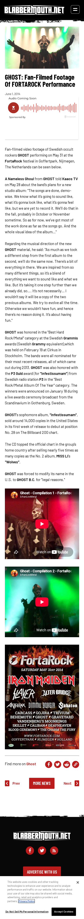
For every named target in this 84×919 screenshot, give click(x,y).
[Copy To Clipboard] (75, 764)
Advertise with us (42, 871)
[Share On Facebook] (48, 764)
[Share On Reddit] (66, 764)
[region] (42, 897)
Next (67, 783)
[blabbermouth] (34, 13)
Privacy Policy (26, 901)
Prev (16, 783)
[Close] (77, 882)
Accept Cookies (63, 911)
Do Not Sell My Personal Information (26, 911)
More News (42, 783)
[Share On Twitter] (57, 764)
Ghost (31, 763)
